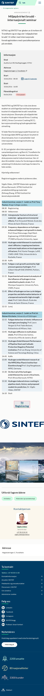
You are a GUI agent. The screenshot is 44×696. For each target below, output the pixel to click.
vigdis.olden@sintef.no (22, 534)
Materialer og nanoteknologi (25, 498)
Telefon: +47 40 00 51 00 (11, 573)
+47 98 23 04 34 (22, 532)
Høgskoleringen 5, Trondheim (15, 71)
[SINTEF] (8, 2)
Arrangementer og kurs (10, 8)
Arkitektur (7, 498)
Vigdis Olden (22, 527)
